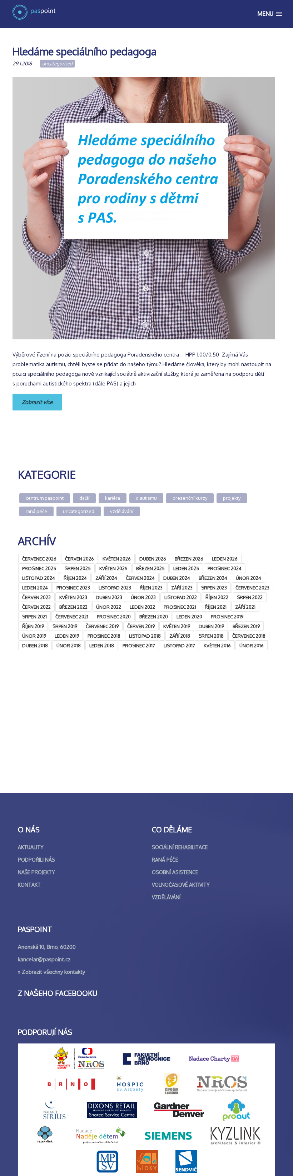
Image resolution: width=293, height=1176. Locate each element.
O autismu (146, 498)
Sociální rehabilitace (180, 847)
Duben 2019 (211, 626)
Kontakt (29, 885)
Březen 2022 (73, 607)
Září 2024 (106, 578)
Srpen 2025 (78, 568)
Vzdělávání (121, 511)
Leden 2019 (67, 636)
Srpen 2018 (211, 636)
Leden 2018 (101, 645)
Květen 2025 (113, 568)
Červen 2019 (141, 626)
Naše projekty (36, 872)
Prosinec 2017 (139, 645)
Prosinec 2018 (104, 636)
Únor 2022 (108, 607)
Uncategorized (57, 63)
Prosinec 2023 (73, 588)
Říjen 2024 (75, 578)
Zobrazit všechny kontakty (53, 971)
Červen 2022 (36, 607)
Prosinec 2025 (39, 568)
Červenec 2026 (39, 559)
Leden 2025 (186, 568)
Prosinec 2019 (227, 616)
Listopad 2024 (38, 578)
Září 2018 (179, 636)
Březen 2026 (189, 559)
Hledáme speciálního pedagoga (85, 51)
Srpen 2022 (250, 597)
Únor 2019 (34, 636)
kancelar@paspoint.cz (44, 959)
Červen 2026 (79, 559)
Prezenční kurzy (190, 498)
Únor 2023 (143, 597)
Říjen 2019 (33, 626)
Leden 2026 (225, 559)
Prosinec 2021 (180, 607)
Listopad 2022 (180, 597)
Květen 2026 (117, 559)
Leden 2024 (35, 588)
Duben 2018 (35, 645)
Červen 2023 (36, 597)
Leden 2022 (142, 607)
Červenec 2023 (252, 588)
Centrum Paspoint (45, 498)
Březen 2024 (213, 578)
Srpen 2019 (65, 626)
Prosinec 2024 (225, 568)
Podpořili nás (36, 860)
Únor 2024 (248, 578)
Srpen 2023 (214, 588)
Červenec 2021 (71, 616)
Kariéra (112, 498)
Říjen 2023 (151, 588)
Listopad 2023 (115, 588)
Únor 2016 (251, 645)
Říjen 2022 (216, 597)
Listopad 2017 (179, 645)
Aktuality (31, 847)
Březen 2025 (150, 568)
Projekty (231, 498)
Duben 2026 (152, 559)
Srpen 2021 (34, 616)
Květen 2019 (176, 626)
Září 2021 (245, 607)
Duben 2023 (109, 597)
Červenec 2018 (248, 636)
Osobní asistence (175, 872)
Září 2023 (182, 588)
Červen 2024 (140, 578)
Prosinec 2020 (114, 616)
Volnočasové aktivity (181, 885)
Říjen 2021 (216, 607)
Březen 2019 (246, 626)
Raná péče (36, 511)
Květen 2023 (73, 597)
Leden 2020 (189, 616)
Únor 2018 (68, 645)
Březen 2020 (153, 616)
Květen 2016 (217, 645)
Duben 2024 (176, 578)
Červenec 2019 (102, 626)
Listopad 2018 (145, 636)
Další (84, 498)
